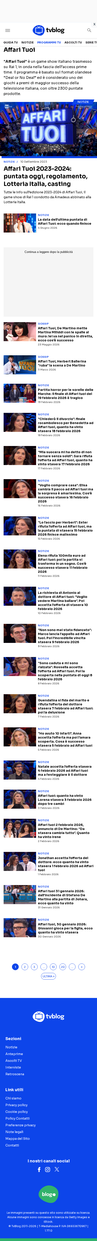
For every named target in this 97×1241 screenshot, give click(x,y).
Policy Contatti (17, 1118)
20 (63, 967)
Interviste (13, 1067)
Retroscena (14, 1074)
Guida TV (10, 42)
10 (53, 967)
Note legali (14, 1132)
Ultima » (48, 976)
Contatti (12, 1145)
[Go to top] (88, 1226)
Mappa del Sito (17, 1139)
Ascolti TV (73, 42)
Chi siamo (13, 1098)
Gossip (43, 323)
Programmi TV (49, 42)
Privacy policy (16, 1105)
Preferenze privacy (20, 1125)
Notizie (27, 42)
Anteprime (14, 1054)
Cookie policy (16, 1112)
